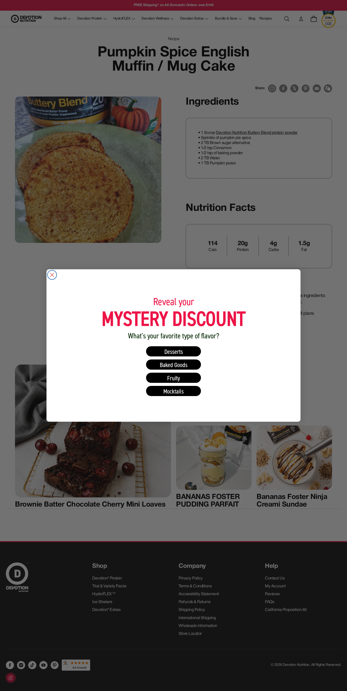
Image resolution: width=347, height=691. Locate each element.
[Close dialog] (52, 274)
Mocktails (173, 391)
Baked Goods (173, 365)
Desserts (173, 351)
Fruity (173, 378)
